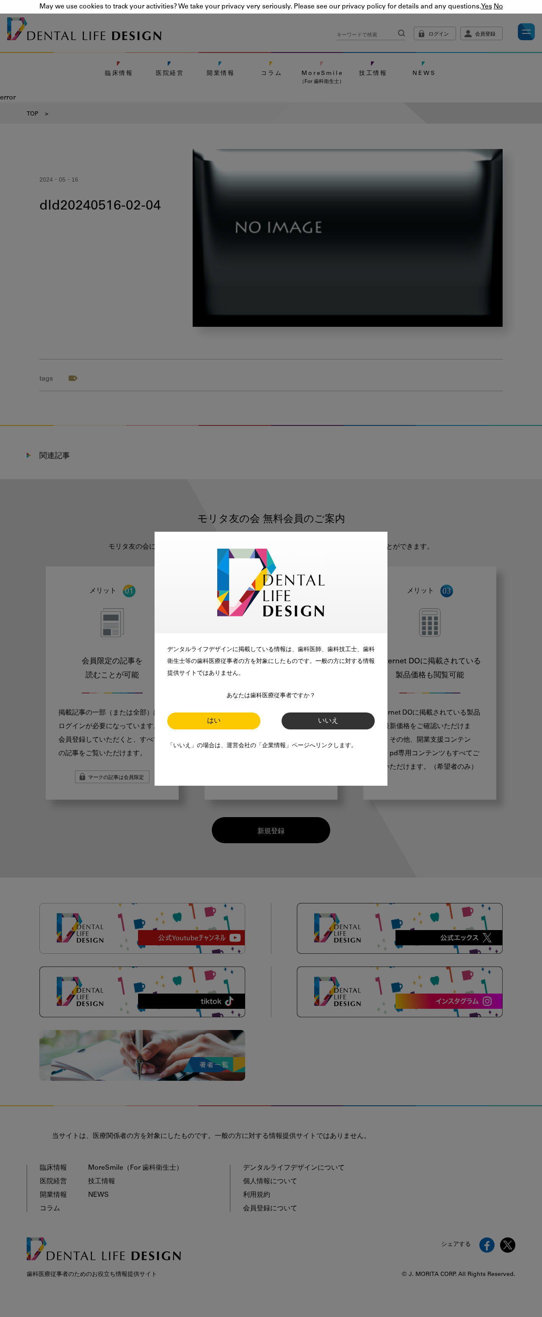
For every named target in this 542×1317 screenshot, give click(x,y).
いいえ (328, 721)
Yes (486, 6)
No (498, 6)
